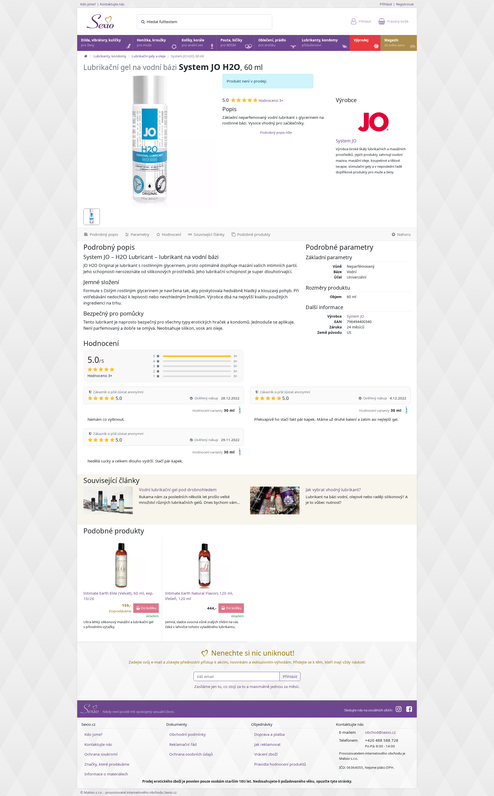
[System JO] (373, 121)
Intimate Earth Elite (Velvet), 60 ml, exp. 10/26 (118, 596)
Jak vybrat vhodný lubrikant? (333, 490)
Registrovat (405, 4)
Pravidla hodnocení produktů (280, 764)
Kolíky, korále (193, 43)
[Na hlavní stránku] (85, 56)
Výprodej (361, 40)
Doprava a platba (269, 734)
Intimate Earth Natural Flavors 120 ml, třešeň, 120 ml (199, 596)
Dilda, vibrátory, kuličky (101, 43)
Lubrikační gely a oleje (148, 56)
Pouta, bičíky (231, 43)
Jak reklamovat (267, 744)
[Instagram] (398, 709)
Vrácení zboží (266, 754)
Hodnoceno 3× (271, 100)
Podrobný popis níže (276, 132)
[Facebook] (409, 709)
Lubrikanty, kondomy (320, 43)
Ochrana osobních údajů (191, 754)
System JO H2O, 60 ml (187, 56)
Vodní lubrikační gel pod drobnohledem (178, 490)
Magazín (394, 43)
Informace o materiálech (106, 773)
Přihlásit (386, 4)
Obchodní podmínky (187, 734)
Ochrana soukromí (101, 754)
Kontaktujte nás (112, 4)
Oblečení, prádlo (272, 43)
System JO (346, 141)
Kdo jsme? (88, 4)
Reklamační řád (183, 744)
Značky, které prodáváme (106, 764)
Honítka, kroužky (151, 43)
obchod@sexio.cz (380, 732)
